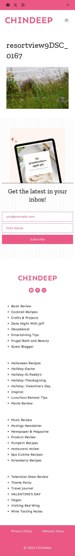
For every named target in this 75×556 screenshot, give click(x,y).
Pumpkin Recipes (24, 443)
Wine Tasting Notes (27, 511)
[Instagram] (23, 5)
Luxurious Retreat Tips (29, 397)
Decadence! (20, 329)
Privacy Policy (21, 531)
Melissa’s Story (53, 531)
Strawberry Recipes (26, 460)
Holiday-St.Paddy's (26, 374)
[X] (15, 5)
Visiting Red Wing (25, 505)
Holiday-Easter (23, 369)
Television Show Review (29, 477)
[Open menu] (66, 20)
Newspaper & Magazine (30, 431)
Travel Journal (22, 488)
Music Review (21, 420)
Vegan (16, 500)
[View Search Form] (67, 5)
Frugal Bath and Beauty (30, 341)
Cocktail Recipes (24, 312)
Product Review (23, 437)
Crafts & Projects (24, 318)
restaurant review (25, 449)
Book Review (21, 306)
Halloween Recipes (26, 363)
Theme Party (21, 482)
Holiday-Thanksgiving (28, 380)
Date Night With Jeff (27, 323)
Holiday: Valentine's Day (31, 386)
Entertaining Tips (25, 335)
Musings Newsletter (26, 426)
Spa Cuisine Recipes (27, 454)
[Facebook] (8, 5)
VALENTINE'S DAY (26, 494)
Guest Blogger (22, 346)
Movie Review (22, 403)
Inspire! (17, 392)
